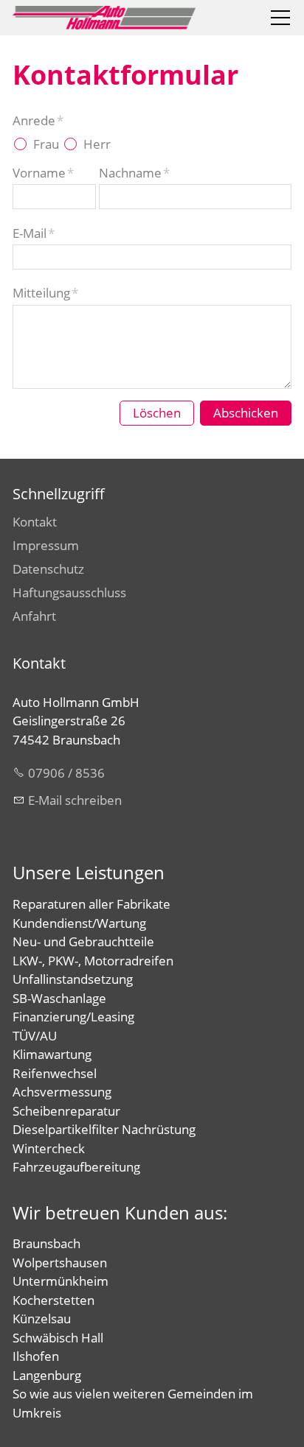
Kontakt (35, 521)
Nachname (134, 172)
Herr (97, 143)
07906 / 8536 (66, 772)
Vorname (43, 172)
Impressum (46, 545)
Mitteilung (45, 292)
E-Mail (34, 233)
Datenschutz (48, 568)
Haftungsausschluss (69, 592)
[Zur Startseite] (104, 17)
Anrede (38, 120)
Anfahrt (34, 616)
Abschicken (245, 412)
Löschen (157, 412)
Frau (46, 143)
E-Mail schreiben (75, 800)
